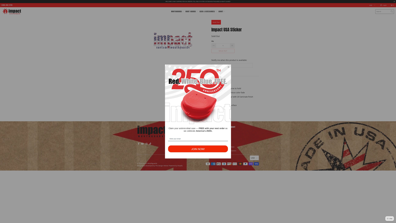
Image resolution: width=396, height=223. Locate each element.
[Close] (228, 67)
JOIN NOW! (198, 149)
